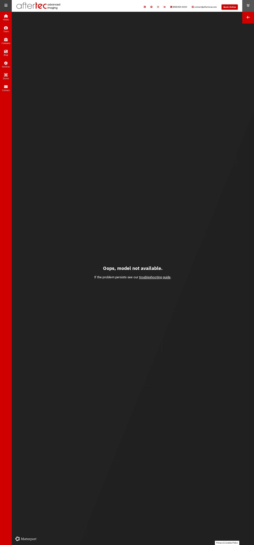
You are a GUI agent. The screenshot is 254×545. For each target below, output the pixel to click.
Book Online (229, 7)
